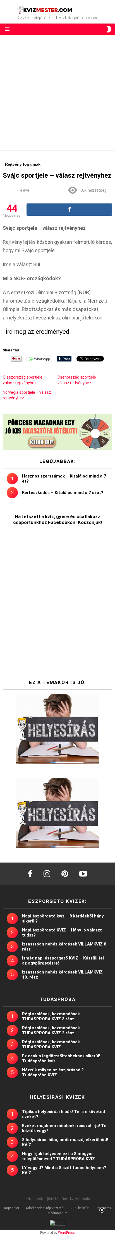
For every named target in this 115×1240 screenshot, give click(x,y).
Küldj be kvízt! (80, 1208)
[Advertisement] (57, 92)
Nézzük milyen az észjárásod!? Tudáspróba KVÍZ (53, 1072)
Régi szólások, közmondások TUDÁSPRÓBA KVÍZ (51, 1044)
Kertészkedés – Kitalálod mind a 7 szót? (62, 492)
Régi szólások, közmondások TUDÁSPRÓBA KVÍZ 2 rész (51, 1030)
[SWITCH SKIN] (109, 29)
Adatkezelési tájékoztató (44, 1208)
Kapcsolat (11, 1208)
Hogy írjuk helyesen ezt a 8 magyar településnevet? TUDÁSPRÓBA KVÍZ (58, 1156)
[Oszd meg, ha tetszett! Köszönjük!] (69, 209)
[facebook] (30, 873)
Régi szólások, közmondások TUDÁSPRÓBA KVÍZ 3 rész (51, 1016)
